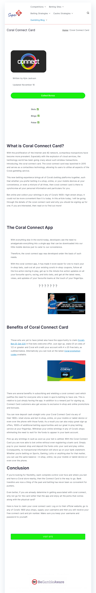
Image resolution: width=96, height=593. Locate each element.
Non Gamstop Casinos (70, 591)
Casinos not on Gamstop (19, 588)
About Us (31, 574)
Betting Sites (55, 7)
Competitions (37, 7)
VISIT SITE (48, 536)
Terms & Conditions (46, 574)
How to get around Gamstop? (69, 588)
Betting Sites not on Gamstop (43, 588)
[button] (45, 7)
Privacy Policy (63, 574)
